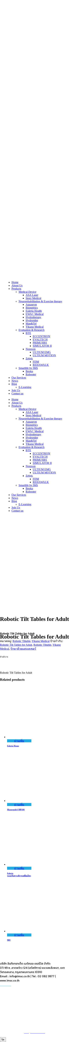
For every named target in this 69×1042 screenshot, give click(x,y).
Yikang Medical (41, 641)
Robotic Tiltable (21, 641)
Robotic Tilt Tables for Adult (16, 644)
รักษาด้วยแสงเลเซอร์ (23, 648)
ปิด (2, 1039)
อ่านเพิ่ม (19, 740)
